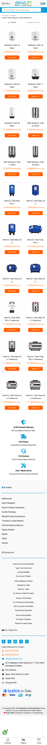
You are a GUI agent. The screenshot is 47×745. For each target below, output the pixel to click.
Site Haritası (10, 670)
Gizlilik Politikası (9, 512)
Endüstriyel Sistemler (23, 610)
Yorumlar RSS (11, 683)
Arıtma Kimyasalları (23, 615)
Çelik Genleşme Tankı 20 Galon (35, 163)
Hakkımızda (7, 498)
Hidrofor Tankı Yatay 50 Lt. (35, 280)
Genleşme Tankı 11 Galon (35, 85)
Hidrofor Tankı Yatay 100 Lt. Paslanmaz (35, 358)
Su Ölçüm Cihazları (23, 619)
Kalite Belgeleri (8, 503)
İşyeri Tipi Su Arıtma (24, 568)
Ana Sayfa (5, 15)
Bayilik (4, 534)
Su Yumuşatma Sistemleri (23, 602)
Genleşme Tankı (23, 585)
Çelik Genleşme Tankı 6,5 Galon (35, 124)
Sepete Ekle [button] (12, 57)
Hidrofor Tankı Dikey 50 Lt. (12, 241)
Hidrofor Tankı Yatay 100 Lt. (35, 241)
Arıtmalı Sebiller (23, 572)
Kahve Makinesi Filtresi (24, 581)
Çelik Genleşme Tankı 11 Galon (12, 163)
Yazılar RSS (10, 678)
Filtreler (13, 22)
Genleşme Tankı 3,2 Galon (35, 46)
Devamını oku (12, 330)
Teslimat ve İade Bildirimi (13, 521)
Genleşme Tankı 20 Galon (12, 124)
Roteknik (8, 487)
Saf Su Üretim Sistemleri (23, 606)
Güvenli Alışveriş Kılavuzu (12, 525)
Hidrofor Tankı (23, 589)
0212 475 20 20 (12, 650)
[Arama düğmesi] (43, 10)
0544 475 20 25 (12, 654)
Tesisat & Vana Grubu (23, 623)
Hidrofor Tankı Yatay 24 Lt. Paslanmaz (12, 396)
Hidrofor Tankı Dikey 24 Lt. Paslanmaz (35, 319)
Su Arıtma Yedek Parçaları (23, 593)
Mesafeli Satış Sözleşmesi (13, 516)
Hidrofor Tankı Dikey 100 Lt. (12, 202)
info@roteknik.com (14, 659)
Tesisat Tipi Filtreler (23, 598)
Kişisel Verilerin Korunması (13, 507)
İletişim (5, 543)
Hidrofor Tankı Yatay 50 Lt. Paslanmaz (35, 396)
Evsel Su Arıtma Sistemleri (23, 564)
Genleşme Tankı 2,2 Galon (12, 46)
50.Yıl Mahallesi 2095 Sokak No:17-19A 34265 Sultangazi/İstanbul (24, 664)
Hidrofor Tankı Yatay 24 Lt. (12, 280)
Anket (4, 538)
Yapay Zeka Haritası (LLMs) (17, 674)
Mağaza (13, 15)
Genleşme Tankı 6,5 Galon (12, 85)
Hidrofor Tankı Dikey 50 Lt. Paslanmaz (12, 358)
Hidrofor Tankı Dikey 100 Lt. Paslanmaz (12, 319)
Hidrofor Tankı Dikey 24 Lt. (35, 202)
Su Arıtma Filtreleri (23, 576)
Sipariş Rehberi (8, 530)
